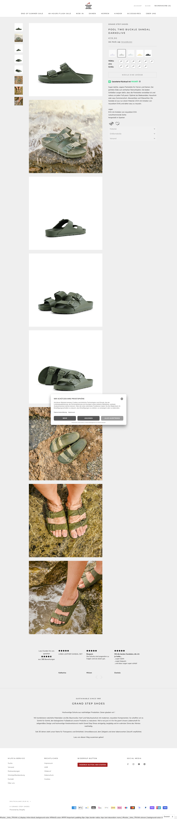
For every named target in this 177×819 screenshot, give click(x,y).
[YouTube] (139, 764)
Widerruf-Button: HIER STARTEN (92, 765)
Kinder (118, 13)
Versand (11, 767)
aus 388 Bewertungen (46, 659)
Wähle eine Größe (111, 64)
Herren (105, 13)
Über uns (11, 783)
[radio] (112, 53)
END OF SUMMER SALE (32, 13)
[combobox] (169, 816)
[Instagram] (133, 764)
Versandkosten (126, 42)
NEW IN (80, 13)
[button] (132, 129)
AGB (46, 767)
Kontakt (11, 779)
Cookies (47, 779)
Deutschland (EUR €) (19, 801)
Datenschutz (49, 775)
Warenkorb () (162, 6)
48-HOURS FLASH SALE (59, 13)
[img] (46, 656)
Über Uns (151, 13)
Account (138, 6)
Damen (92, 13)
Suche (148, 6)
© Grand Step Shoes (20, 806)
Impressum (48, 763)
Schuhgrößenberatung (16, 775)
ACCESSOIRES (134, 13)
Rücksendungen (14, 771)
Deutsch (167, 817)
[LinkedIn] (144, 764)
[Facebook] (128, 764)
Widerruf (47, 771)
